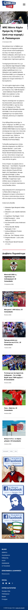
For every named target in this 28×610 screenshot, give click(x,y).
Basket (4, 596)
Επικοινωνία (5, 574)
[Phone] (12, 583)
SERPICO (4, 552)
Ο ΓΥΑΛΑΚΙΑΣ (6, 566)
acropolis (5, 451)
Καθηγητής (5, 558)
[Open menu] (24, 4)
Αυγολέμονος (6, 555)
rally (11, 451)
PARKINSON (5, 563)
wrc (16, 451)
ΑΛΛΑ (3, 560)
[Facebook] (3, 583)
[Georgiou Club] (9, 4)
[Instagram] (6, 583)
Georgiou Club (6, 591)
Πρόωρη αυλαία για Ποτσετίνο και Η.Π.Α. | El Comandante (12, 342)
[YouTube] (9, 583)
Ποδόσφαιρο (5, 594)
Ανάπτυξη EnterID (20, 608)
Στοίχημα (4, 599)
